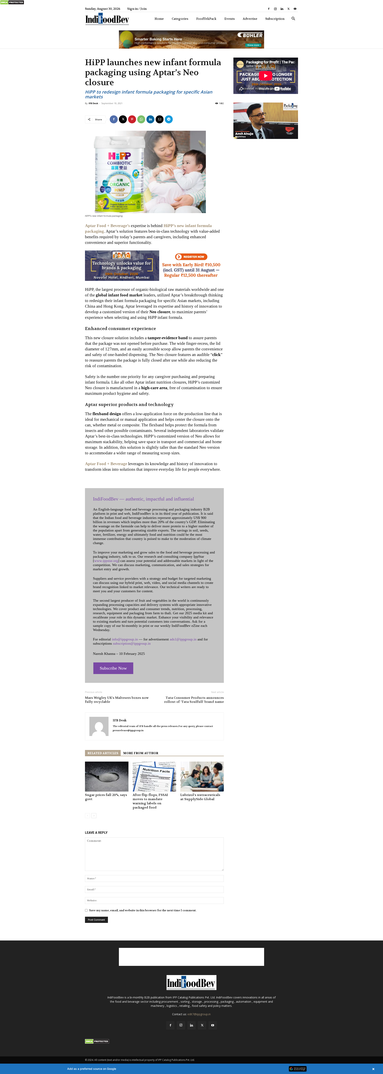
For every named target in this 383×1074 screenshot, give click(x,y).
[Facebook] (269, 9)
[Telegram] (169, 119)
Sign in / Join (137, 9)
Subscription (274, 19)
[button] (293, 19)
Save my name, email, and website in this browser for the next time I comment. (142, 910)
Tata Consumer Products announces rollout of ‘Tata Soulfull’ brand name (194, 700)
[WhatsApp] (141, 119)
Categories (180, 19)
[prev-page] (87, 815)
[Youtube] (295, 9)
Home (159, 19)
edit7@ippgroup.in (199, 1014)
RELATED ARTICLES (102, 753)
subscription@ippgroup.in (132, 643)
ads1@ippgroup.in (183, 639)
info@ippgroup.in (125, 639)
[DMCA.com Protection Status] (12, 4)
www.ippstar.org (106, 561)
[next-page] (93, 815)
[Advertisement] (191, 957)
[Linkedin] (282, 9)
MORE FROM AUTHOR (140, 753)
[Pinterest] (132, 119)
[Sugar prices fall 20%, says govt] (106, 777)
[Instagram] (275, 9)
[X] (288, 9)
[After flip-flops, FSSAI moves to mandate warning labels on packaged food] (154, 777)
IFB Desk (93, 103)
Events (229, 19)
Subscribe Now (113, 668)
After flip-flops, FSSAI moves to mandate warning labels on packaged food (150, 801)
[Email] (160, 119)
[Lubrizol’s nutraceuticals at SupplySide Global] (202, 777)
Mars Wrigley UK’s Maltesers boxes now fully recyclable (117, 700)
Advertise (250, 19)
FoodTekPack (206, 19)
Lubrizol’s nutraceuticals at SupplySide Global (200, 797)
